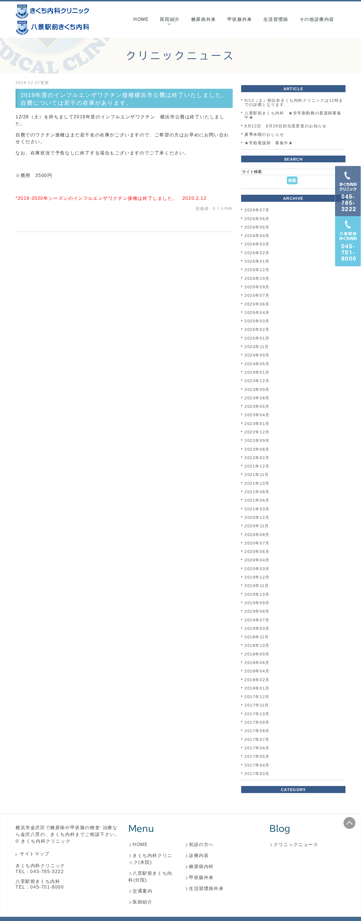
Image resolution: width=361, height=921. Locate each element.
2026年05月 (257, 227)
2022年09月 (257, 441)
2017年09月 (257, 722)
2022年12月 (257, 432)
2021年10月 (257, 483)
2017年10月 (257, 714)
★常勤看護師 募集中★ (269, 143)
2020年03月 (257, 568)
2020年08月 (257, 534)
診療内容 (199, 855)
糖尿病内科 (201, 866)
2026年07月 (257, 210)
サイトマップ (35, 853)
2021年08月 (257, 492)
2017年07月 (257, 739)
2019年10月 (257, 594)
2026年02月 (257, 253)
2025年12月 (257, 270)
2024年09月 (257, 355)
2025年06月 (257, 304)
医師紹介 (142, 902)
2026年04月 (257, 235)
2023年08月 (257, 398)
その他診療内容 (317, 19)
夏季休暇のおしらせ (267, 134)
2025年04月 (257, 312)
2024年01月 (257, 372)
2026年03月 (257, 244)
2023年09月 (257, 389)
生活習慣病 (275, 19)
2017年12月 (257, 696)
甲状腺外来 (239, 19)
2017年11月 (257, 705)
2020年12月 (257, 517)
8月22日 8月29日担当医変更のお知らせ (286, 126)
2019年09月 (257, 603)
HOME (141, 19)
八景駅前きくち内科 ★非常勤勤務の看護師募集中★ (293, 115)
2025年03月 (257, 321)
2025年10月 (257, 278)
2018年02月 (257, 680)
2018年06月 (257, 662)
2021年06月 (257, 500)
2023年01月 (257, 423)
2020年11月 (257, 526)
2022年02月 (257, 457)
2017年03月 (257, 773)
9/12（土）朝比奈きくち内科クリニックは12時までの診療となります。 (294, 102)
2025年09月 (257, 287)
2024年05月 (257, 364)
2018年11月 (257, 637)
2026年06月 (257, 218)
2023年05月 (257, 406)
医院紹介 (170, 19)
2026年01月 (257, 261)
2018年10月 (257, 645)
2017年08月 (257, 731)
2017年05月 (257, 756)
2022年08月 (257, 449)
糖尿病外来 (203, 19)
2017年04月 (257, 765)
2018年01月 (257, 688)
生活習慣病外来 (206, 888)
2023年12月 (257, 381)
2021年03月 (257, 509)
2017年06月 (257, 748)
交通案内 (142, 891)
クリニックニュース (296, 844)
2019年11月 (257, 586)
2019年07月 (257, 620)
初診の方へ (201, 844)
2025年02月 (257, 329)
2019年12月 (257, 577)
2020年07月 (257, 543)
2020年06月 (257, 551)
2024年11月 (257, 346)
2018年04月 (257, 671)
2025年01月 (257, 338)
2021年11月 (257, 475)
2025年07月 (257, 295)
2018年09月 (257, 654)
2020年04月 (257, 560)
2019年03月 (257, 628)
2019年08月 (257, 611)
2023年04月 (257, 415)
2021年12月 (257, 466)
